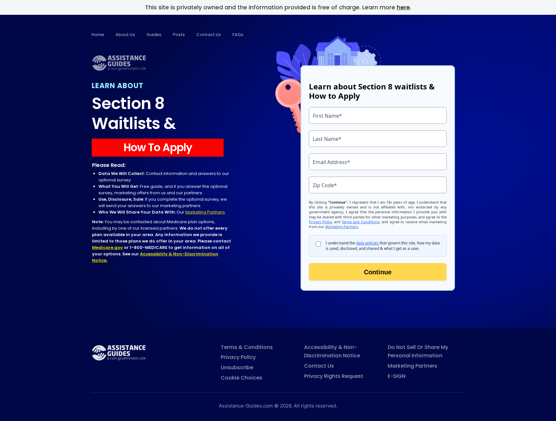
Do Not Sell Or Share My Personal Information (418, 351)
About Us (125, 35)
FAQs (237, 35)
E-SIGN (396, 376)
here (403, 7)
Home (97, 35)
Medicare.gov (107, 247)
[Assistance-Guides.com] (118, 352)
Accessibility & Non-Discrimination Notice (332, 351)
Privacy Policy (238, 357)
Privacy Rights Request (333, 376)
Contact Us (208, 35)
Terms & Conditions (247, 347)
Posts (179, 35)
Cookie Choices (241, 377)
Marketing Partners (205, 212)
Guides (153, 35)
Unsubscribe (237, 367)
